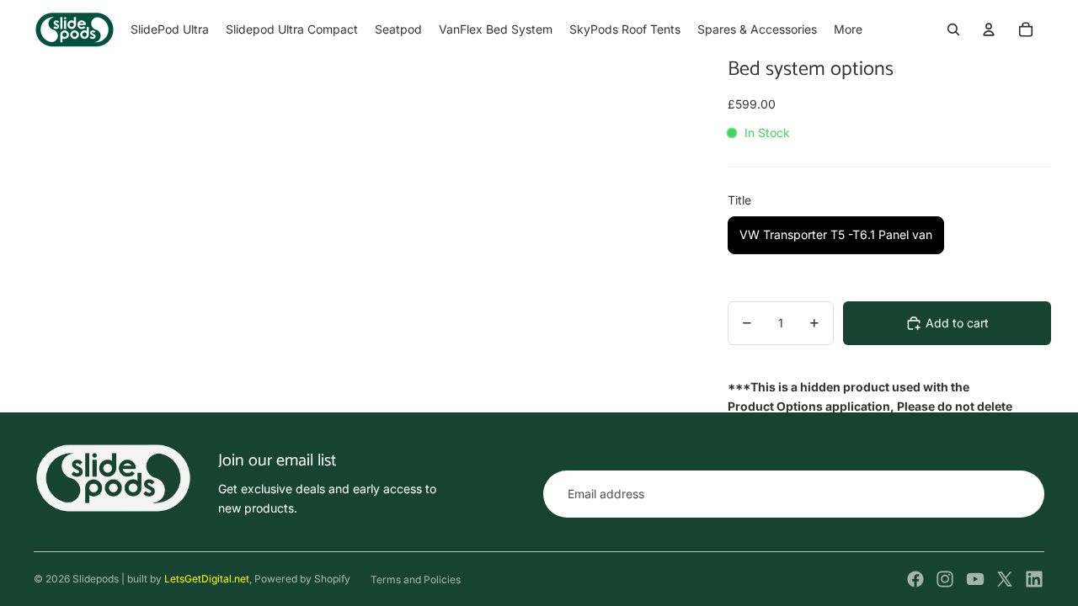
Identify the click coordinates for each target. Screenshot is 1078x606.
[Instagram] (945, 579)
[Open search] (953, 29)
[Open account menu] (988, 29)
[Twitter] (1005, 579)
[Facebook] (915, 579)
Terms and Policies (416, 579)
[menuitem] (848, 29)
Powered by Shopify (302, 578)
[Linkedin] (1034, 579)
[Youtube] (975, 579)
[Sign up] (1021, 494)
